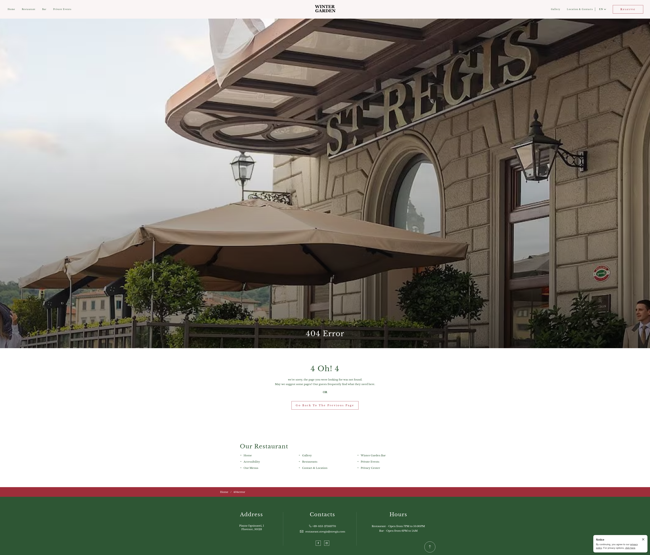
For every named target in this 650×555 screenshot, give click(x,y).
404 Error (325, 333)
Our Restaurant (264, 446)
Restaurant (29, 9)
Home (11, 9)
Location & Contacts (580, 9)
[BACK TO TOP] (429, 546)
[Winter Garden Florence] (325, 9)
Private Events (62, 9)
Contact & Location (314, 468)
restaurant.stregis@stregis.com (325, 531)
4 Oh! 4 (325, 368)
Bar (44, 9)
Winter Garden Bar (373, 455)
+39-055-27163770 (324, 526)
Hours (398, 514)
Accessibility (252, 461)
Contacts (322, 514)
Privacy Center (370, 468)
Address (251, 514)
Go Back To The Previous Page (325, 405)
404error (239, 492)
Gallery (555, 9)
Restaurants (309, 461)
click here (630, 548)
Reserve (628, 9)
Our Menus (251, 468)
